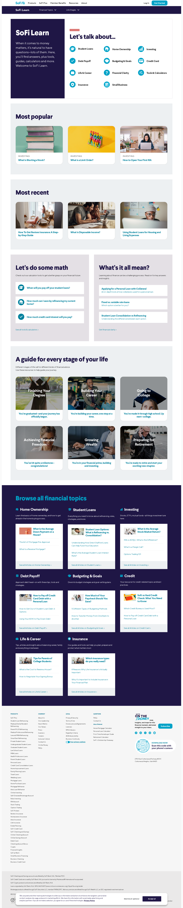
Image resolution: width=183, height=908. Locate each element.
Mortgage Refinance (17, 786)
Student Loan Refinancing (19, 721)
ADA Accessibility (72, 736)
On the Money (43, 745)
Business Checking (17, 859)
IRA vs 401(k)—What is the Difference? (141, 540)
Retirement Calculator (101, 737)
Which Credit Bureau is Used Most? (139, 608)
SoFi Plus (43, 3)
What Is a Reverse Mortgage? (32, 549)
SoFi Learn (22, 10)
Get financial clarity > (108, 329)
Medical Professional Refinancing (22, 732)
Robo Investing (16, 799)
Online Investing (16, 793)
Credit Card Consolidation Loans (22, 765)
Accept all (152, 899)
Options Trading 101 (132, 554)
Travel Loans (15, 774)
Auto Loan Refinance (18, 789)
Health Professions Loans (19, 756)
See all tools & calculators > (27, 329)
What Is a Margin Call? (133, 547)
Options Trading (16, 808)
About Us (41, 718)
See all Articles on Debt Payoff (32, 628)
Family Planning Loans (18, 771)
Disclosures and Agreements (76, 724)
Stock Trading (15, 805)
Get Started (159, 3)
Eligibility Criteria (72, 733)
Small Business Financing (19, 856)
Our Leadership (43, 721)
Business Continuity (73, 739)
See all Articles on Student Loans (86, 565)
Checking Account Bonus (19, 844)
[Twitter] (145, 733)
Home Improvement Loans (20, 768)
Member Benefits (58, 3)
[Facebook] (136, 733)
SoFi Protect (15, 811)
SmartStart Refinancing (19, 738)
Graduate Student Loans (19, 747)
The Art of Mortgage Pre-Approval (34, 542)
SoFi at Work (15, 853)
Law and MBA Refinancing (19, 735)
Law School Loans (17, 750)
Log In (146, 3)
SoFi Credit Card (16, 829)
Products (32, 3)
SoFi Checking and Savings (20, 832)
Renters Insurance (17, 814)
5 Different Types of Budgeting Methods (89, 609)
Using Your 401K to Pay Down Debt (34, 619)
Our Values (42, 727)
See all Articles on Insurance (84, 692)
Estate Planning (16, 826)
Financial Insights (16, 850)
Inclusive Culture (44, 739)
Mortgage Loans (16, 780)
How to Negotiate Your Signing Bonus (36, 676)
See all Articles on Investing (135, 565)
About (84, 3)
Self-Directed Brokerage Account (22, 796)
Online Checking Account (19, 835)
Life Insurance (15, 823)
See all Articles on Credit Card (136, 628)
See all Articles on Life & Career (32, 692)
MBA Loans (14, 753)
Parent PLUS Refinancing (19, 729)
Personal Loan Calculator (101, 731)
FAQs (40, 748)
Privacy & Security (72, 718)
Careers (41, 736)
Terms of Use (70, 721)
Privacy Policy (89, 901)
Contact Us (42, 742)
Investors (41, 733)
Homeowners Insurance (19, 817)
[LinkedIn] (140, 733)
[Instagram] (150, 733)
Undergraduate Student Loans (21, 744)
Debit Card (14, 841)
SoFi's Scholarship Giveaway (103, 740)
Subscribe (165, 726)
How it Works (42, 724)
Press (40, 730)
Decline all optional (131, 899)
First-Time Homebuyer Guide (103, 734)
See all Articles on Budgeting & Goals (87, 628)
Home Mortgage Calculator (102, 728)
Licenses (69, 727)
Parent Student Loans (18, 759)
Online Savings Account (19, 838)
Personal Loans (16, 762)
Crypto (13, 847)
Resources (73, 3)
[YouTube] (154, 733)
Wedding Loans (16, 777)
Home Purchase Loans (18, 783)
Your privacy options (77, 742)
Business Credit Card (18, 862)
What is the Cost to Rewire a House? (35, 669)
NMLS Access (70, 730)
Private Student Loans (18, 741)
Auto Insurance (16, 820)
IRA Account (15, 802)
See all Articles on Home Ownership (34, 565)
